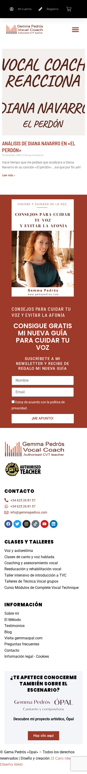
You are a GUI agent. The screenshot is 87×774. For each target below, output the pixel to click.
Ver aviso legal (40, 408)
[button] (75, 29)
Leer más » (8, 175)
